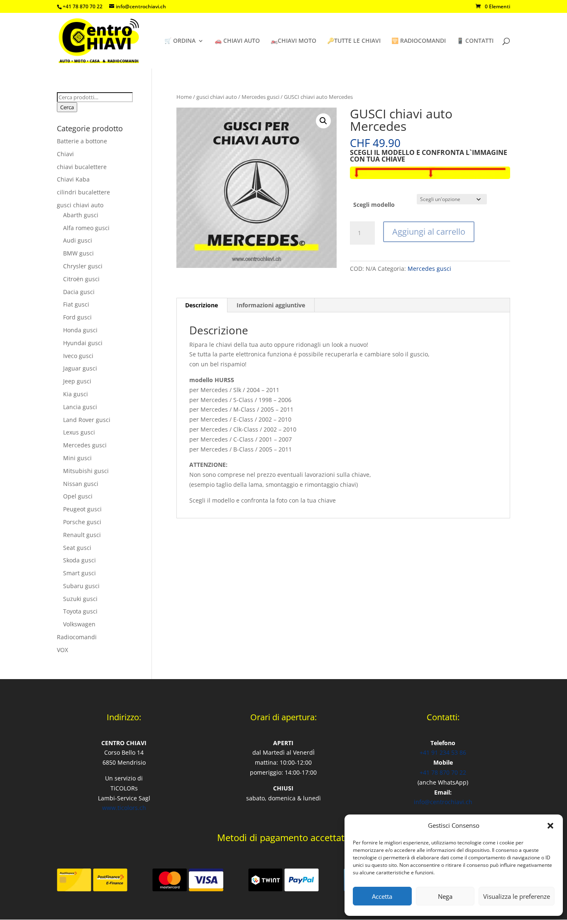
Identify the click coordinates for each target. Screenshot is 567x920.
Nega (445, 896)
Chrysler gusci (83, 266)
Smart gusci (79, 573)
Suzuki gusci (80, 599)
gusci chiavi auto (216, 97)
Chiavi (65, 154)
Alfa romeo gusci (86, 228)
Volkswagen (79, 624)
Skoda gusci (79, 560)
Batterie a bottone (82, 141)
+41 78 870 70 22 (443, 772)
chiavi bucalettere (82, 167)
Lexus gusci (79, 432)
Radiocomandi (77, 637)
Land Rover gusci (86, 420)
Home (184, 97)
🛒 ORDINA (180, 41)
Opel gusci (78, 496)
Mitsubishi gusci (86, 471)
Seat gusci (77, 548)
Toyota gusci (80, 611)
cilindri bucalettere (83, 192)
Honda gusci (80, 330)
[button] (550, 826)
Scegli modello (374, 205)
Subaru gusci (81, 586)
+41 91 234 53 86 (443, 752)
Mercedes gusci (260, 97)
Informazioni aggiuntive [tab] (271, 305)
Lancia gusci (80, 407)
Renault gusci (82, 535)
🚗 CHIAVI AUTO (237, 41)
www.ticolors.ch (124, 808)
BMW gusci (78, 253)
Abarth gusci (80, 215)
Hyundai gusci (83, 343)
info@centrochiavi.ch (443, 802)
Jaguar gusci (80, 368)
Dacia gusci (79, 292)
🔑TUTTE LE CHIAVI (354, 41)
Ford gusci (77, 317)
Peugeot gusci (82, 509)
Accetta (382, 896)
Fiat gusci (76, 304)
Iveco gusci (78, 356)
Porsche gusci (82, 522)
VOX (62, 650)
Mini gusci (77, 458)
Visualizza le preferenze (516, 896)
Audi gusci (77, 240)
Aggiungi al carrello (428, 231)
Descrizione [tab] (201, 305)
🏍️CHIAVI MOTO (293, 41)
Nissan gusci (80, 484)
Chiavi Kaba (73, 179)
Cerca (67, 107)
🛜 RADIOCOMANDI (418, 41)
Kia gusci (75, 394)
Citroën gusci (81, 279)
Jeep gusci (77, 381)
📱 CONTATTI (475, 41)
